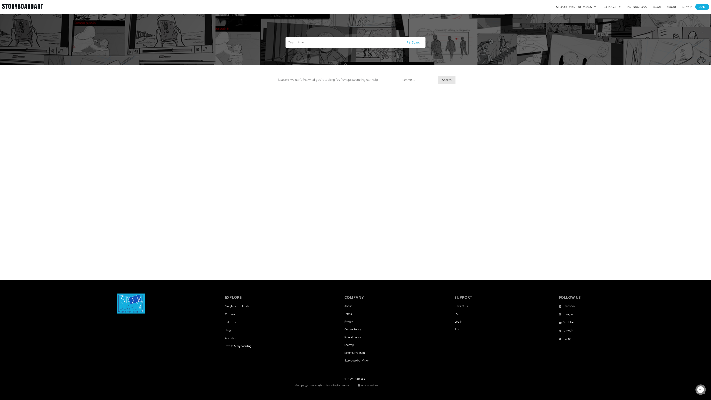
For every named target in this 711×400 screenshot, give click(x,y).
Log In (458, 321)
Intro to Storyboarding (238, 346)
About (348, 306)
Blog (228, 330)
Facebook (569, 306)
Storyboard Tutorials (237, 306)
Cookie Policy (352, 329)
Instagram (569, 314)
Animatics (230, 338)
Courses (230, 314)
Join (457, 329)
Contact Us (461, 306)
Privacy (348, 321)
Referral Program (354, 352)
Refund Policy (352, 337)
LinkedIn (568, 330)
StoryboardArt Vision (356, 360)
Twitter (567, 338)
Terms (348, 313)
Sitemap (349, 345)
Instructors (231, 322)
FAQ (457, 313)
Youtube (568, 322)
